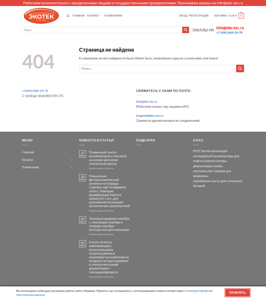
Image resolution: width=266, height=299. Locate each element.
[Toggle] (71, 159)
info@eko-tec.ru (230, 3)
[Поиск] (68, 15)
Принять (237, 292)
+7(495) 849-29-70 (35, 91)
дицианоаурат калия (207, 166)
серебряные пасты (206, 181)
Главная (78, 15)
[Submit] (185, 30)
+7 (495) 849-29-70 (229, 32)
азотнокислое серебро (209, 171)
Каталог (93, 15)
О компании (113, 15)
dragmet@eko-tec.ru (149, 115)
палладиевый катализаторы (213, 156)
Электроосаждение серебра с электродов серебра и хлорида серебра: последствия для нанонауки (109, 224)
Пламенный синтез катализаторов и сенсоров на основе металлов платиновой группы (108, 157)
